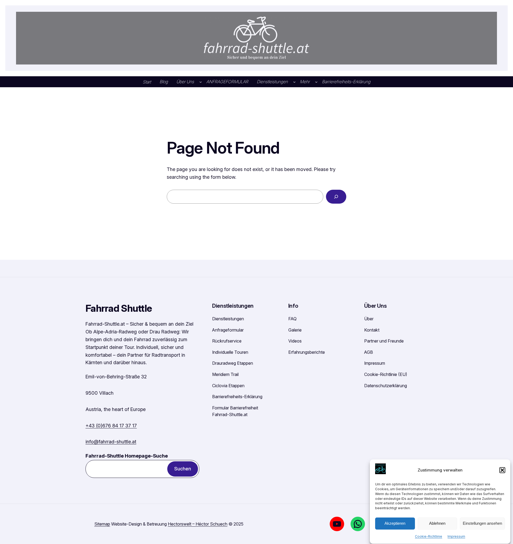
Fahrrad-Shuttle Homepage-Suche (127, 456)
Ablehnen (437, 523)
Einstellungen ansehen (482, 523)
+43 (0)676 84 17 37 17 (111, 425)
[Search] (336, 197)
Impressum (456, 536)
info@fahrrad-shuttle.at (111, 441)
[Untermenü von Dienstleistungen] (294, 82)
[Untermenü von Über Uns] (200, 82)
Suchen (182, 468)
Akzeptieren (394, 523)
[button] (502, 470)
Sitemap (102, 524)
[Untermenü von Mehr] (316, 82)
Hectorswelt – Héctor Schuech (197, 524)
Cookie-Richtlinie (428, 536)
